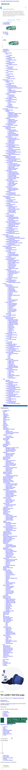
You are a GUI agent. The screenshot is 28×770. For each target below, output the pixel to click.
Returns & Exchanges (7, 730)
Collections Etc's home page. (18, 698)
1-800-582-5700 (6, 24)
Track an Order (6, 22)
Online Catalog (6, 732)
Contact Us (5, 726)
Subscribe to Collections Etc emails (8, 703)
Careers (4, 734)
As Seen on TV (6, 712)
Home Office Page (9, 235)
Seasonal (5, 713)
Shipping (5, 729)
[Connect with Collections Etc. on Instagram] (11, 739)
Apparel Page (8, 284)
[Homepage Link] (11, 29)
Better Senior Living (7, 733)
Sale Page (8, 380)
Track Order (5, 711)
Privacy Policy (6, 756)
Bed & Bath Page (9, 110)
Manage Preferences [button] (11, 19)
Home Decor (5, 714)
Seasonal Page (9, 52)
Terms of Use (6, 755)
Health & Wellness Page (11, 247)
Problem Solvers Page (10, 197)
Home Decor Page (9, 80)
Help (4, 727)
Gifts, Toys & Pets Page (11, 317)
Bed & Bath (5, 716)
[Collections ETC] (5, 4)
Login (7, 34)
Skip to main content (14, 1)
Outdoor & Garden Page (11, 156)
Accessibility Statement (5, 1)
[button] (18, 19)
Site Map (5, 758)
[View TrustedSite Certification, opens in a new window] (6, 767)
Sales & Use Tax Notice (8, 757)
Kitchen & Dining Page (10, 127)
